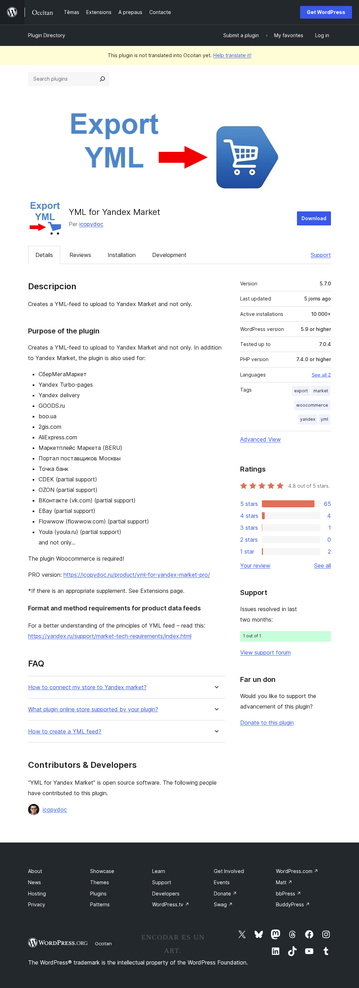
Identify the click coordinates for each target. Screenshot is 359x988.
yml (324, 419)
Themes (99, 882)
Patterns (100, 904)
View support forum (265, 652)
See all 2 (321, 375)
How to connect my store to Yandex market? (87, 687)
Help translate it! (232, 55)
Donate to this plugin (267, 722)
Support (321, 254)
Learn (158, 871)
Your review (255, 565)
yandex (307, 419)
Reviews (80, 254)
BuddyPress (293, 904)
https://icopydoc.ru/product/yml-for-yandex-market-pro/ (136, 574)
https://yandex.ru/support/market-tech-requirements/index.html (109, 636)
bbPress (288, 893)
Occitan (103, 943)
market (320, 390)
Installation (122, 254)
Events (222, 882)
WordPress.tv (170, 904)
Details (44, 254)
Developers (166, 893)
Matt (284, 882)
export (301, 390)
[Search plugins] (102, 79)
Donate (225, 893)
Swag (223, 904)
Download (314, 218)
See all (322, 565)
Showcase (102, 871)
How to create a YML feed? (64, 731)
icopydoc (91, 224)
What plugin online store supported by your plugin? (93, 709)
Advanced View (260, 439)
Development (169, 254)
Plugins (98, 893)
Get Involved (229, 871)
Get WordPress (326, 12)
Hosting (37, 893)
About (35, 871)
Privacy (36, 904)
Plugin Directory (46, 35)
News (34, 882)
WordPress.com (297, 871)
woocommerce (312, 405)
